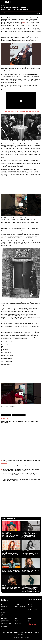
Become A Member (28, 632)
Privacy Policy (21, 634)
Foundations (17, 620)
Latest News (17, 604)
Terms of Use (36, 632)
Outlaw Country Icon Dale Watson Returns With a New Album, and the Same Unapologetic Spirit (11, 572)
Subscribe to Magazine (5, 620)
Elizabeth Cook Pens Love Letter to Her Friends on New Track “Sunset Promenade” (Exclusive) (11, 535)
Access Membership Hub (5, 626)
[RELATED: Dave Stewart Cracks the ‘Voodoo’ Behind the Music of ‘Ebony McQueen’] (21, 111)
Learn (16, 618)
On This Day (3, 612)
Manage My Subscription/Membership (5, 628)
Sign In (21, 632)
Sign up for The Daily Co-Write (20, 606)
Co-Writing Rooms (18, 623)
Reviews (2, 615)
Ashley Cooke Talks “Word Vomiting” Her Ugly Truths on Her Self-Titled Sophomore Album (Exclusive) (21, 461)
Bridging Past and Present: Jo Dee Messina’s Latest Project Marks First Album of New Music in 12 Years (10, 554)
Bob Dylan (24, 22)
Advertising (9, 632)
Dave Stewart (27, 17)
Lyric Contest (30, 608)
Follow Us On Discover (6, 415)
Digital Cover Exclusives (5, 608)
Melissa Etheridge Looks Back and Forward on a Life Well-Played (11, 588)
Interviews (3, 5)
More (29, 618)
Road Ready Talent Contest (32, 609)
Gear (2, 614)
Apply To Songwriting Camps (6, 623)
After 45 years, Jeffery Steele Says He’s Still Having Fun (30, 571)
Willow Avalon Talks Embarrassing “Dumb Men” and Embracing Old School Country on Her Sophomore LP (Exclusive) (21, 480)
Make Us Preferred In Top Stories (18, 415)
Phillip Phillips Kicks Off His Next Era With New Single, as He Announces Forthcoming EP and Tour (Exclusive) (30, 535)
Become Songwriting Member (6, 624)
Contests (30, 604)
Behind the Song (4, 606)
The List (2, 611)
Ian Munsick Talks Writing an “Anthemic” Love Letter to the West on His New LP (19, 422)
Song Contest (30, 606)
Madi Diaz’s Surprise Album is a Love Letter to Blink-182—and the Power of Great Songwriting (30, 553)
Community (4, 618)
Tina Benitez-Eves (4, 12)
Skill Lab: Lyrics (17, 621)
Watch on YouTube (31, 621)
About (4, 632)
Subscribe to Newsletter (5, 621)
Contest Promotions (31, 611)
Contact (16, 632)
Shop (29, 620)
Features (4, 550)
